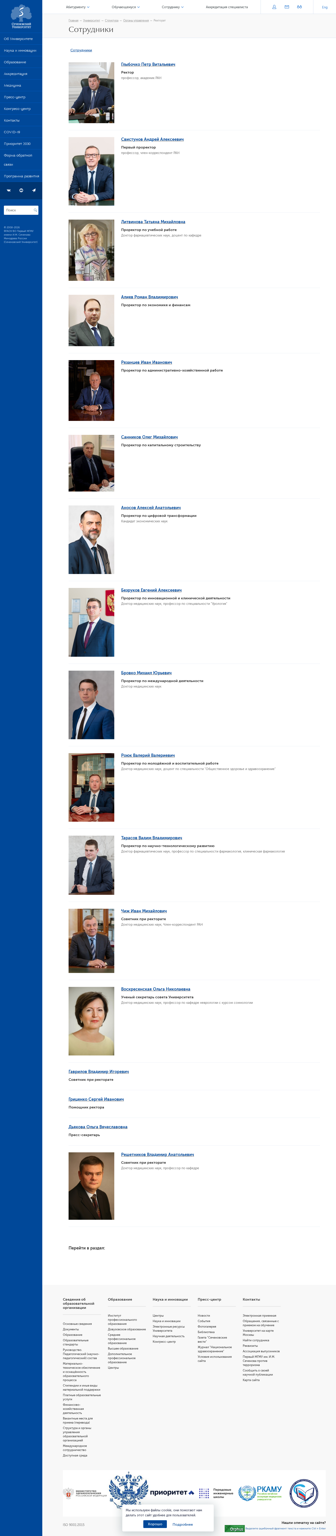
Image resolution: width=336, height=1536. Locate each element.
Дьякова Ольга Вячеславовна (98, 1127)
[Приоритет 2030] (172, 1493)
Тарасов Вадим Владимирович (151, 838)
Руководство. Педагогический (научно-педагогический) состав (81, 1354)
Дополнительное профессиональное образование (122, 1358)
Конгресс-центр (17, 109)
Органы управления (136, 20)
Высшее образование (123, 1348)
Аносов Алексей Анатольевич (151, 507)
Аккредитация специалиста (227, 7)
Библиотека (206, 1332)
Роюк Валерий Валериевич (148, 755)
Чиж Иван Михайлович (144, 911)
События (204, 1321)
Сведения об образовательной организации (78, 1303)
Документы (71, 1329)
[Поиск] (35, 210)
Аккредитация (15, 75)
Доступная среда (75, 1455)
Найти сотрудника (256, 1340)
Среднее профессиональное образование (122, 1339)
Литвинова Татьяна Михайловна (153, 222)
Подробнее (183, 1525)
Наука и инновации (20, 51)
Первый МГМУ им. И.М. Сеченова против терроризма (259, 1361)
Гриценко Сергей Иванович (96, 1099)
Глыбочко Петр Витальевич (148, 64)
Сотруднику (171, 7)
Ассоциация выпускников (261, 1351)
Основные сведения (77, 1324)
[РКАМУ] (260, 1493)
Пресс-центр (14, 98)
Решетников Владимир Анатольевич (157, 1154)
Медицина (12, 86)
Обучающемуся (124, 7)
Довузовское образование (127, 1329)
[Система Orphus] (235, 1528)
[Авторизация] (274, 7)
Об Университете (18, 40)
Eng (325, 7)
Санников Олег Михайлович (149, 437)
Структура (111, 20)
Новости (204, 1315)
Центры (113, 1367)
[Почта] (287, 7)
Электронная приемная (259, 1315)
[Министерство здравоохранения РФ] (85, 1493)
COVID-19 (12, 133)
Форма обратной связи (18, 161)
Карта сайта (251, 1380)
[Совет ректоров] (304, 1493)
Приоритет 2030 (17, 144)
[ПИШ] (216, 1493)
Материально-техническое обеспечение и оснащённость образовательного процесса (81, 1372)
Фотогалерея (207, 1326)
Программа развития (21, 177)
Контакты (11, 121)
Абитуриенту (75, 7)
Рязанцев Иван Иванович (146, 362)
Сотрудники (81, 50)
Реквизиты (250, 1345)
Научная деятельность (168, 1336)
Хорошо (155, 1524)
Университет (91, 20)
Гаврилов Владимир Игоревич (99, 1071)
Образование (15, 63)
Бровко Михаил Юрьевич (146, 673)
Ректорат (160, 20)
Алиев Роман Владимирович (149, 297)
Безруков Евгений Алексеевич (151, 590)
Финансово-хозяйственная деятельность (73, 1409)
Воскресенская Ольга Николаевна (155, 989)
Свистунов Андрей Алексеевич (152, 139)
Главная (73, 20)
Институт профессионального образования (122, 1320)
